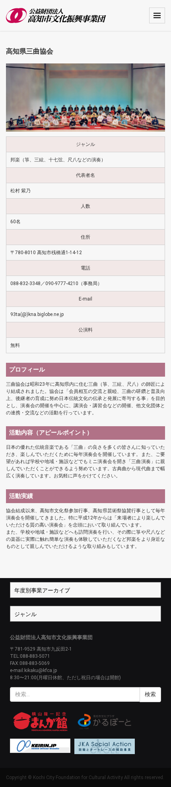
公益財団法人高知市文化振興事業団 (51, 637)
